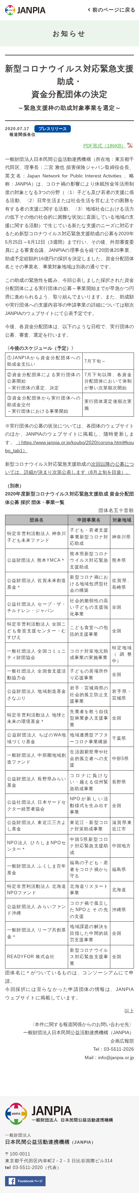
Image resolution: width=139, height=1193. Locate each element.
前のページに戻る (114, 10)
